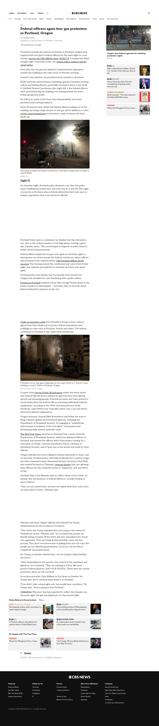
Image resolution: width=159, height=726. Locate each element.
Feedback (108, 700)
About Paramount (111, 687)
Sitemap (84, 700)
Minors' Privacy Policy (65, 700)
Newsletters (85, 687)
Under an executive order (32, 322)
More (41, 600)
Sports (101, 19)
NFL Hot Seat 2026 (15, 693)
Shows (41, 13)
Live (32, 13)
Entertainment (84, 19)
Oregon (27, 653)
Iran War (18, 19)
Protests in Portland (30, 282)
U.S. (10, 19)
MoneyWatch (71, 19)
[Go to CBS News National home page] (79, 13)
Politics (49, 19)
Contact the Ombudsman (114, 703)
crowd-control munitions (32, 113)
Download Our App (88, 693)
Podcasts (84, 690)
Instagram (36, 693)
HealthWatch (59, 19)
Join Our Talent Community (115, 693)
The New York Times (30, 434)
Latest (11, 13)
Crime (94, 19)
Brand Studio (86, 696)
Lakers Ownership (15, 696)
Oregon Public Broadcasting (48, 392)
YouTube (35, 687)
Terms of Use (61, 696)
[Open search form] (149, 13)
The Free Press (112, 19)
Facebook (36, 690)
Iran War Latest (13, 690)
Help (107, 696)
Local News (22, 13)
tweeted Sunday (63, 464)
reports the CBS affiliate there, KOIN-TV (49, 58)
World (41, 19)
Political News (13, 687)
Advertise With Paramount (115, 690)
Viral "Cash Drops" (30, 19)
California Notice (63, 690)
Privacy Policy (62, 687)
